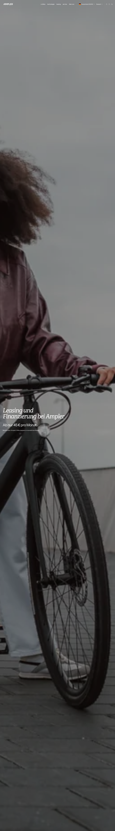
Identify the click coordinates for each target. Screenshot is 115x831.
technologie (50, 4)
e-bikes (43, 4)
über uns (71, 4)
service (65, 4)
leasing (58, 4)
